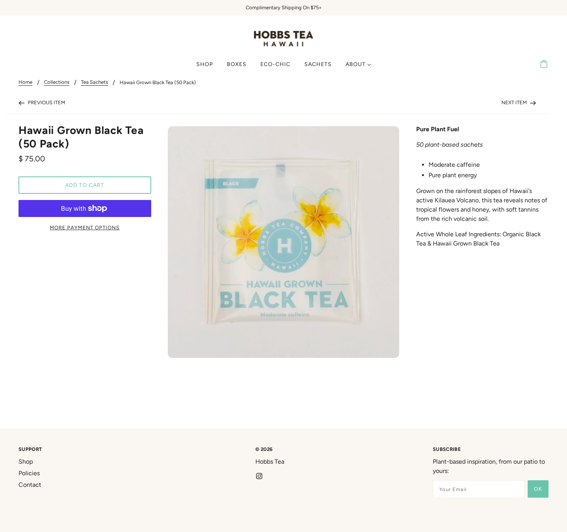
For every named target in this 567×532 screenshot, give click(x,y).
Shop (26, 461)
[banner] (283, 38)
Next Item (514, 102)
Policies (29, 473)
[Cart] (545, 64)
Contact (30, 484)
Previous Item (46, 102)
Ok (538, 489)
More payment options (85, 227)
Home (25, 82)
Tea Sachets (94, 82)
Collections (56, 82)
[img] (259, 475)
